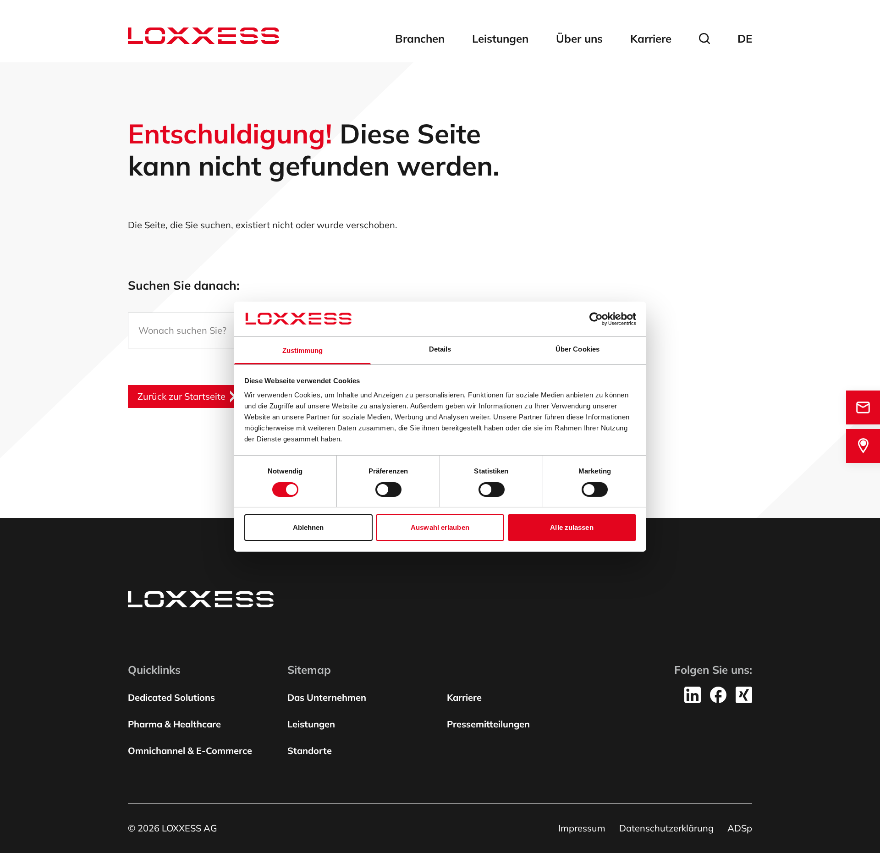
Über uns (579, 38)
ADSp (739, 828)
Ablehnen (308, 527)
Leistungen (500, 38)
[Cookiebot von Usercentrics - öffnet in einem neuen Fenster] (596, 319)
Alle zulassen (571, 527)
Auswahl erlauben (440, 527)
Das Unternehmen (326, 697)
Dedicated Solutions (171, 697)
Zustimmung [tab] (302, 350)
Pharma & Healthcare (174, 724)
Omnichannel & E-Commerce (190, 750)
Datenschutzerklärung (666, 828)
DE (744, 38)
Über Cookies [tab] (578, 349)
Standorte (309, 750)
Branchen (420, 38)
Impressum (581, 828)
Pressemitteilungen (488, 724)
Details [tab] (440, 349)
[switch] (388, 489)
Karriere (650, 38)
